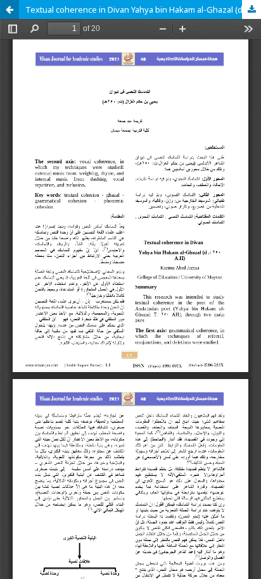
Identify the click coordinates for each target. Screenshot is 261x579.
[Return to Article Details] (9, 9)
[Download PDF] (251, 9)
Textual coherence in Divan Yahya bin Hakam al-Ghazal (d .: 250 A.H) (143, 9)
